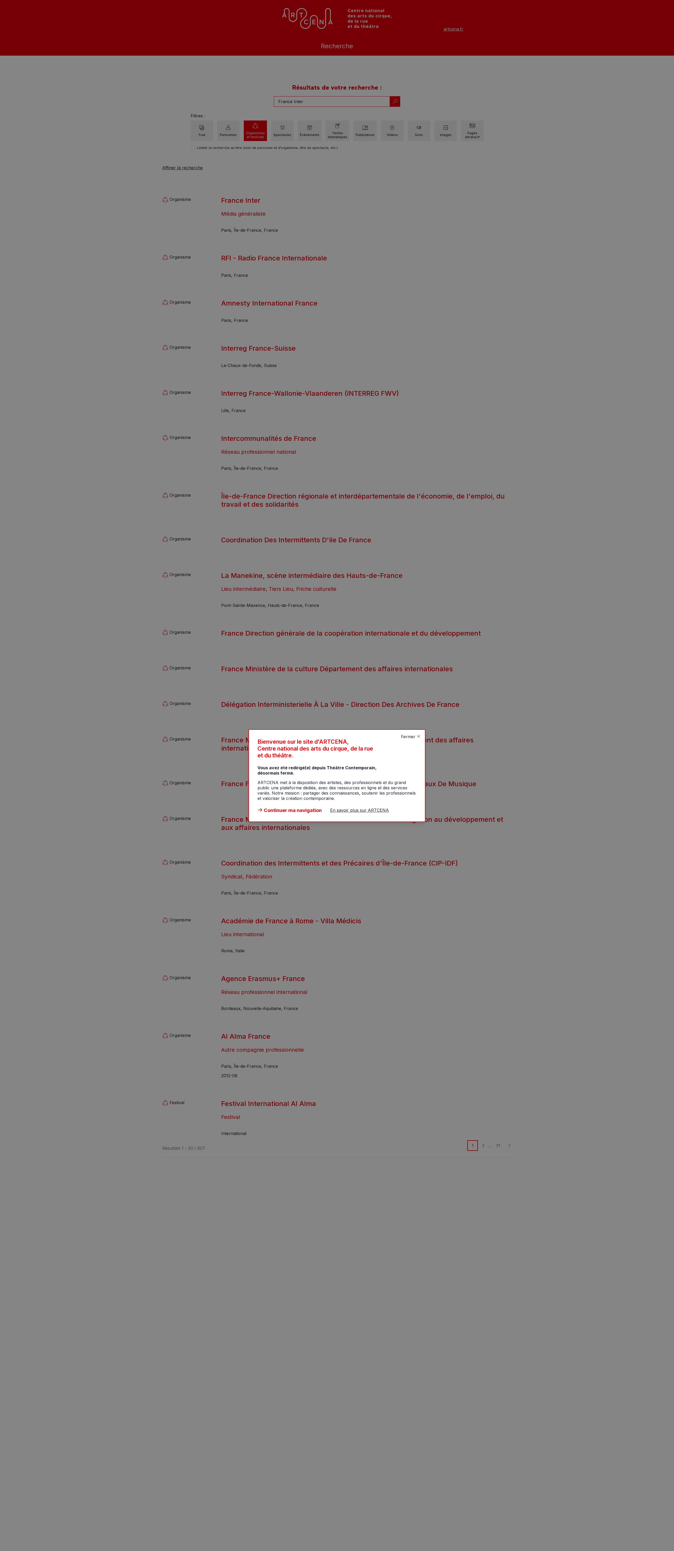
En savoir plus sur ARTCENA (359, 810)
